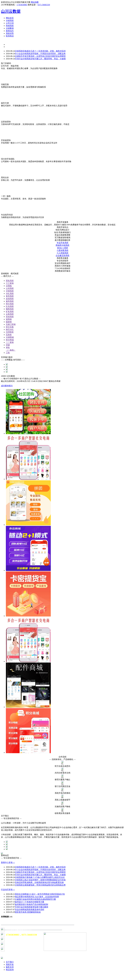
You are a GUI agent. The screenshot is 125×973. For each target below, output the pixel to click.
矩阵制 (9, 319)
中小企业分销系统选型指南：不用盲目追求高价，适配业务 (40, 54)
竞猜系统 (10, 317)
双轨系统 (10, 281)
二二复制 (10, 342)
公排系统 (10, 288)
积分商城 (10, 340)
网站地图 (35, 2)
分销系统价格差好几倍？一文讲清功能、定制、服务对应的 (40, 51)
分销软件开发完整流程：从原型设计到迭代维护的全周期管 (40, 56)
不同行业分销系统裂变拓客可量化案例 (31, 907)
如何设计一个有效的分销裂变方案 (29, 902)
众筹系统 (10, 314)
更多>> (12, 862)
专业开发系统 (62, 243)
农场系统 (10, 299)
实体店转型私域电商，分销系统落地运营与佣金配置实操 (39, 882)
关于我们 (10, 962)
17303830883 (22, 5)
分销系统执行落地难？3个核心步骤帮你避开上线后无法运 (40, 877)
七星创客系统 (62, 250)
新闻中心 (5, 862)
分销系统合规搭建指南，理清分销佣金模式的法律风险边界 (40, 885)
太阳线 (9, 286)
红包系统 (10, 306)
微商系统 (10, 309)
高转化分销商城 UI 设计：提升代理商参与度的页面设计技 (40, 894)
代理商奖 (10, 332)
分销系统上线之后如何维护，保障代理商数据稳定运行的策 (40, 880)
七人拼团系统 (62, 253)
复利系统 (10, 296)
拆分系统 (10, 304)
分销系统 (10, 291)
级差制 (9, 322)
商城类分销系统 (62, 245)
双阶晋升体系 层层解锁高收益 (28, 912)
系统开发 (10, 964)
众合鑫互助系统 (62, 255)
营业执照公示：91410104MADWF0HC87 (20, 949)
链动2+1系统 (62, 248)
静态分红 (10, 329)
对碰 (8, 345)
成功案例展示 (7, 386)
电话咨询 (10, 970)
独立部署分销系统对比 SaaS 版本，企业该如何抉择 (37, 897)
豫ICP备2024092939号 (14, 944)
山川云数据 (11, 11)
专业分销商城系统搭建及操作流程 (29, 909)
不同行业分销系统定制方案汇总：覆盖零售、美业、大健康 (40, 59)
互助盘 (9, 335)
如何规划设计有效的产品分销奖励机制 (31, 904)
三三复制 (10, 283)
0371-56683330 (44, 5)
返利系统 (10, 301)
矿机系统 (10, 311)
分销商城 (10, 337)
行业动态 (5, 889)
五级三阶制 (11, 324)
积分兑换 (10, 327)
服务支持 (10, 967)
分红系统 (10, 293)
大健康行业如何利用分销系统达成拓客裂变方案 (35, 899)
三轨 (8, 353)
